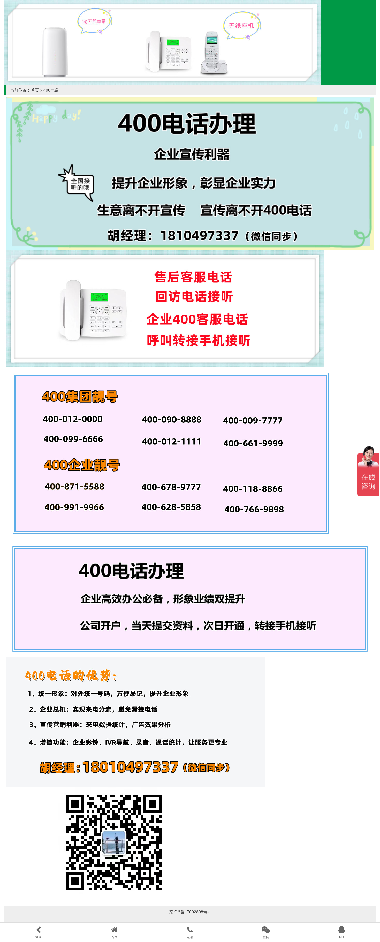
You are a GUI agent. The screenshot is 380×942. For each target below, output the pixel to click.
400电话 (51, 90)
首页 (35, 90)
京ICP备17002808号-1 (190, 912)
